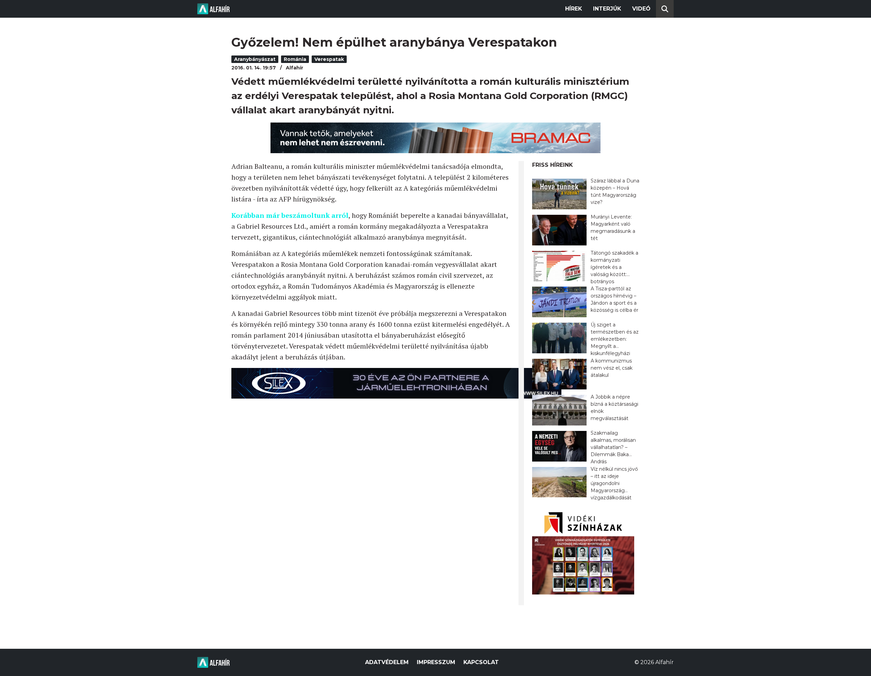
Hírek (573, 8)
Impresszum (436, 662)
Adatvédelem (387, 662)
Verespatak (329, 59)
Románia (295, 59)
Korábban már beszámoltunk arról (289, 215)
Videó (641, 8)
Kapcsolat (481, 662)
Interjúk (607, 8)
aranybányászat (255, 59)
